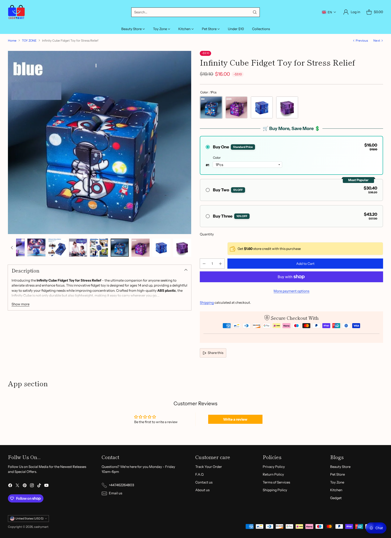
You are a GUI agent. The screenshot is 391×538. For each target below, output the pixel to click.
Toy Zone (337, 482)
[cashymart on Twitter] (17, 486)
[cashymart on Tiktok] (39, 486)
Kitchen (336, 490)
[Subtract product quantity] (204, 263)
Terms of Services (276, 482)
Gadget (336, 498)
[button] (329, 12)
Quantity (207, 234)
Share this (215, 353)
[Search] (255, 12)
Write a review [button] (235, 419)
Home (12, 40)
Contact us (203, 482)
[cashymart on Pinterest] (24, 486)
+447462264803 (121, 485)
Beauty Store (340, 467)
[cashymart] (16, 12)
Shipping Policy (275, 490)
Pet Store (337, 474)
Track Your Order (208, 467)
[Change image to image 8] (140, 248)
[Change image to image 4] (57, 248)
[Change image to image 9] (161, 248)
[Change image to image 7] (120, 248)
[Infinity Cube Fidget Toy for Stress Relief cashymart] (99, 142)
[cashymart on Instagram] (32, 486)
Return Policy (273, 474)
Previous (362, 40)
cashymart (41, 527)
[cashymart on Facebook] (10, 486)
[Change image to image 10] (182, 248)
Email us (115, 493)
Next (376, 40)
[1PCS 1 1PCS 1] (287, 107)
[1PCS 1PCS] (261, 107)
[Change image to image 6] (99, 248)
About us (202, 490)
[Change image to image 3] (36, 248)
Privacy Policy (274, 467)
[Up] (12, 248)
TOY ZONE (29, 40)
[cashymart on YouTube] (46, 486)
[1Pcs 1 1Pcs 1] (236, 107)
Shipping (207, 302)
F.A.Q (199, 474)
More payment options (291, 291)
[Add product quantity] (220, 263)
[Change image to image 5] (78, 248)
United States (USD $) (29, 518)
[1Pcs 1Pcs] (211, 107)
